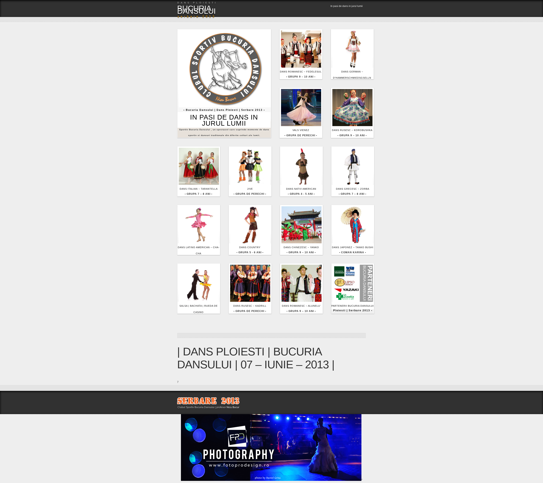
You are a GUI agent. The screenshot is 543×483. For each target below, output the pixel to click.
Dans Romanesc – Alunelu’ (301, 306)
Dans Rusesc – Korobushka (352, 130)
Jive (250, 189)
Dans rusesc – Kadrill (249, 306)
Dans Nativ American (301, 189)
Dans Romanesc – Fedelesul (301, 71)
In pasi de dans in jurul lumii (346, 6)
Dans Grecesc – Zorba (352, 189)
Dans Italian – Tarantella (199, 189)
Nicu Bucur (233, 407)
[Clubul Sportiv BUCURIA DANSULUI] (208, 403)
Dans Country (249, 247)
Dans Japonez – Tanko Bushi (352, 247)
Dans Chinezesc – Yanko (301, 247)
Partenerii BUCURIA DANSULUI (352, 306)
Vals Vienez (300, 130)
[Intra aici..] (225, 106)
